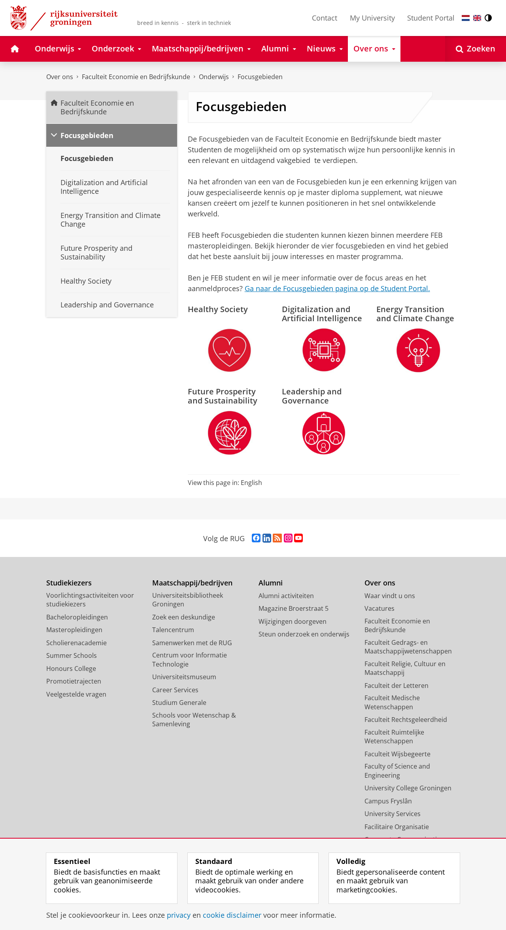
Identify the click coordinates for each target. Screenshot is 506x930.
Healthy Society (218, 309)
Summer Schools (71, 655)
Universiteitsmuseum (184, 676)
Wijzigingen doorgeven (293, 621)
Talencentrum (173, 629)
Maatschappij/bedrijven (192, 582)
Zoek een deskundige (183, 617)
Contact (324, 18)
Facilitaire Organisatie (396, 826)
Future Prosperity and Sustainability (222, 396)
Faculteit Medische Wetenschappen (392, 702)
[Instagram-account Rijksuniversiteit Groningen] (288, 538)
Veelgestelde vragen (76, 694)
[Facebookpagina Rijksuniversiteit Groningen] (256, 538)
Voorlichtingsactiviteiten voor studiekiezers (90, 600)
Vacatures (379, 608)
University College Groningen (407, 788)
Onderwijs (214, 76)
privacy (179, 915)
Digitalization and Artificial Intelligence (322, 314)
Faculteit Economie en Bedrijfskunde (136, 76)
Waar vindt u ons (389, 595)
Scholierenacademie (76, 642)
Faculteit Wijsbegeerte (397, 754)
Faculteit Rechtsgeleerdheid (405, 719)
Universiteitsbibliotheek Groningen (187, 600)
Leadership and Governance (312, 396)
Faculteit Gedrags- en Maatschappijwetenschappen (408, 647)
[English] (477, 18)
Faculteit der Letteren (396, 685)
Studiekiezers (69, 582)
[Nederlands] (466, 18)
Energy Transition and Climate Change (415, 314)
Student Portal (431, 18)
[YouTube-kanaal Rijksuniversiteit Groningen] (298, 538)
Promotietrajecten (73, 681)
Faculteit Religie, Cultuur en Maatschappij (405, 668)
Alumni (271, 582)
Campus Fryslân (388, 801)
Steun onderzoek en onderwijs (304, 634)
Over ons (59, 76)
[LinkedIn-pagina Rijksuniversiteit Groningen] (266, 538)
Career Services (175, 690)
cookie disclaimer (232, 915)
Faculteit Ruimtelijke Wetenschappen (394, 737)
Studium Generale (179, 702)
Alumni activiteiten (286, 595)
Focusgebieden (260, 76)
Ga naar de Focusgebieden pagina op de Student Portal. (337, 288)
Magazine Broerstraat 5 (294, 608)
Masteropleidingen (74, 629)
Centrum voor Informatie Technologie (189, 660)
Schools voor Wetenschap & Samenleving (194, 720)
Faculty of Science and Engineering (397, 771)
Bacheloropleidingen (77, 617)
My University (372, 18)
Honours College (71, 668)
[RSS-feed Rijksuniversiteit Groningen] (277, 538)
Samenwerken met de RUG (192, 642)
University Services (392, 813)
